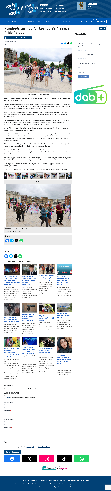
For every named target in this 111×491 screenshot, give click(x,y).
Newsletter (34, 480)
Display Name (9, 402)
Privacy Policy (60, 480)
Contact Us (25, 480)
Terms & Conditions (73, 480)
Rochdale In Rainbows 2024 (11, 176)
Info (75, 21)
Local (58, 21)
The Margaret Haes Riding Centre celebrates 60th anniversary (46, 352)
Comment (8, 428)
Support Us (43, 480)
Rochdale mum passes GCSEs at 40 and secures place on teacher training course (64, 359)
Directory (49, 21)
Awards (31, 21)
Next (67, 182)
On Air (22, 21)
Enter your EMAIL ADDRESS (87, 63)
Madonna (91, 7)
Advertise (67, 21)
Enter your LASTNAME (85, 55)
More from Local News (24, 38)
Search (102, 28)
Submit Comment (13, 452)
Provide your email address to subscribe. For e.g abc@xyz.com (89, 71)
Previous (8, 182)
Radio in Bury (85, 480)
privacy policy (30, 447)
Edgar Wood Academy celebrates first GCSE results (46, 318)
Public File (51, 480)
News (14, 21)
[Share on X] (68, 43)
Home (6, 21)
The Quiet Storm (46, 8)
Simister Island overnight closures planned (63, 316)
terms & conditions (44, 447)
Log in (8, 398)
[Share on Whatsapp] (71, 43)
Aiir (70, 487)
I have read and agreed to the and (29, 447)
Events (39, 21)
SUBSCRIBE (83, 76)
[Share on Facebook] (62, 43)
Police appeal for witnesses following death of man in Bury (11, 319)
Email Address (9, 419)
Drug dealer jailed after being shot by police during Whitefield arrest (28, 317)
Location (7, 411)
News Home (10, 38)
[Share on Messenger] (65, 43)
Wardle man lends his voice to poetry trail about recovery (46, 278)
